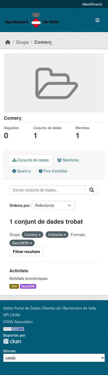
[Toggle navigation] (97, 20)
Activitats (18, 271)
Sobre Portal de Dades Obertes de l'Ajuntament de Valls (49, 308)
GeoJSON (27, 286)
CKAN (12, 341)
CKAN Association (18, 321)
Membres (70, 159)
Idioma (9, 350)
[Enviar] (92, 190)
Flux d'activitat (54, 170)
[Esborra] (40, 235)
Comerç (43, 42)
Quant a (23, 170)
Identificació (92, 4)
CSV (14, 286)
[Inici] (7, 42)
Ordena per (19, 205)
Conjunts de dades (33, 159)
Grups (22, 42)
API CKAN (11, 314)
